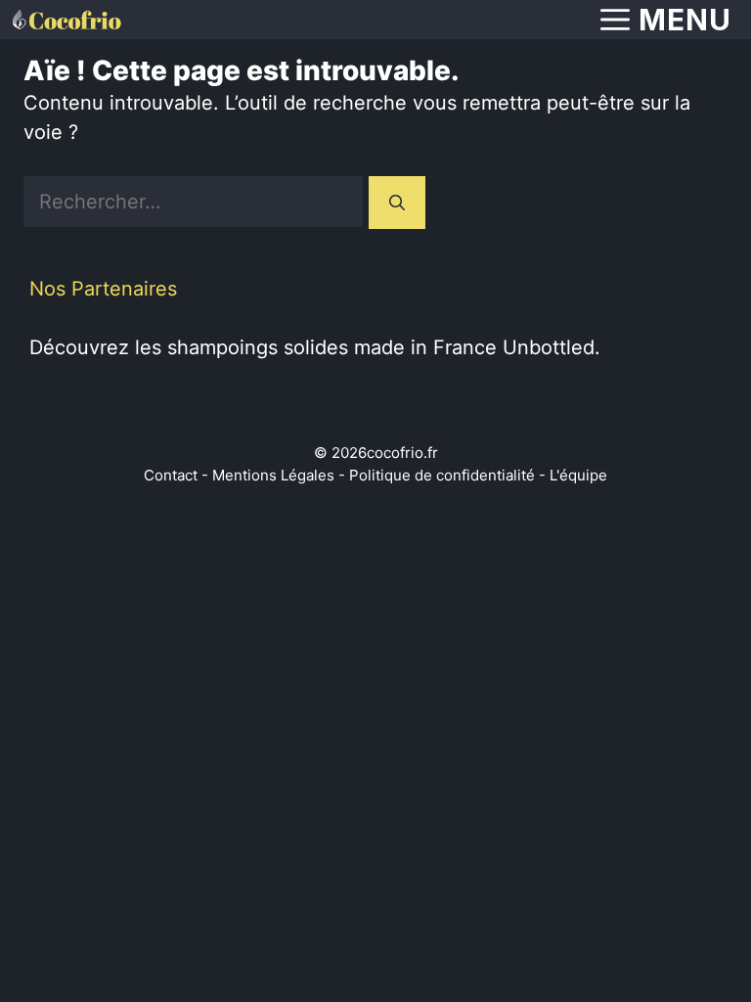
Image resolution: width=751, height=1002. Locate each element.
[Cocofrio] (65, 19)
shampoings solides (257, 347)
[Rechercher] (397, 202)
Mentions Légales (273, 475)
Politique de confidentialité (442, 475)
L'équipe (578, 475)
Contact (171, 475)
